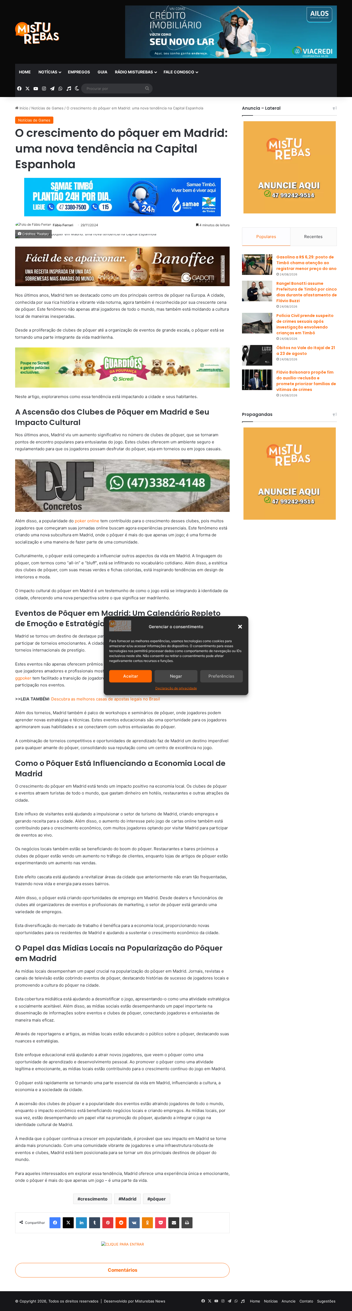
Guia (102, 72)
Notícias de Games (47, 108)
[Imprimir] (187, 1222)
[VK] (134, 1222)
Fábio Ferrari (63, 225)
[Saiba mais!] (122, 367)
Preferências (221, 676)
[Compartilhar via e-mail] (173, 1222)
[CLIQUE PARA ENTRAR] (122, 1245)
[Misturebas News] (37, 33)
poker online (87, 520)
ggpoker (23, 678)
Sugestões (326, 1301)
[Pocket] (160, 1222)
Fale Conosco (179, 72)
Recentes (313, 236)
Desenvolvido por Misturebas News (134, 1301)
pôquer (158, 1199)
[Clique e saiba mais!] (122, 195)
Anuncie (289, 1301)
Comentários (122, 1270)
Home (25, 72)
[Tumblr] (94, 1222)
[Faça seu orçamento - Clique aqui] (122, 485)
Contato (306, 1301)
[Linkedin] (81, 1222)
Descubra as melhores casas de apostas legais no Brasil (105, 699)
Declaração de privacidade (176, 688)
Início (23, 108)
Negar (176, 676)
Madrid (128, 1199)
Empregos (79, 72)
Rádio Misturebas (134, 72)
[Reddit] (121, 1222)
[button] (240, 626)
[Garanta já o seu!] (122, 266)
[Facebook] (55, 1222)
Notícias (47, 72)
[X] (68, 1222)
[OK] (147, 1222)
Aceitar (130, 676)
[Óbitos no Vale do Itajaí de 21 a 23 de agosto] (257, 355)
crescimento (94, 1199)
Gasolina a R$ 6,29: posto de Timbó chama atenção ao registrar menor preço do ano (306, 262)
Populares (266, 236)
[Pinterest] (107, 1222)
